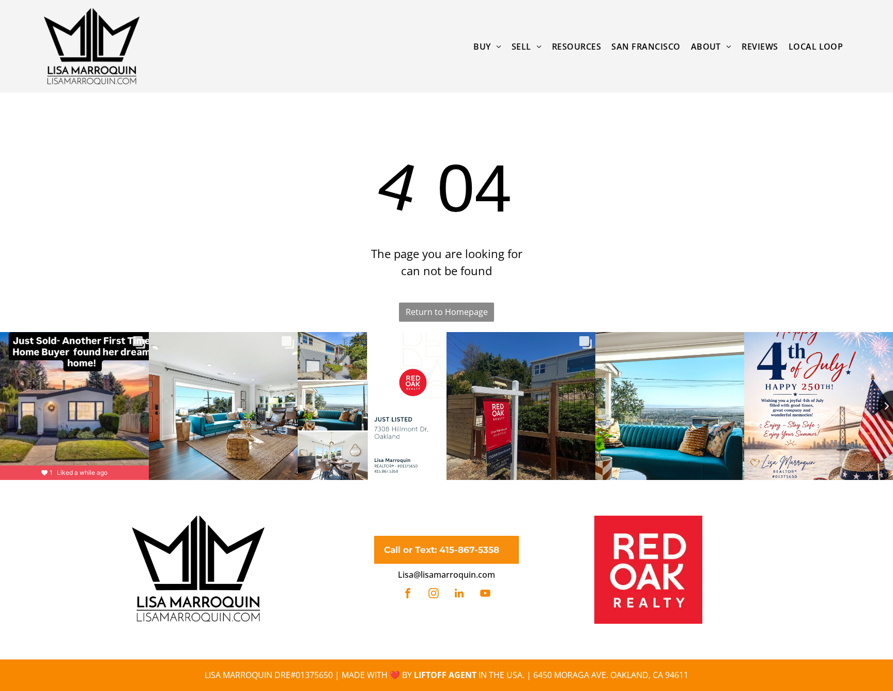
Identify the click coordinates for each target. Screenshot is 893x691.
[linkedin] (459, 594)
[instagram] (433, 594)
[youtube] (485, 594)
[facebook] (407, 594)
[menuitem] (487, 46)
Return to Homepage (447, 312)
